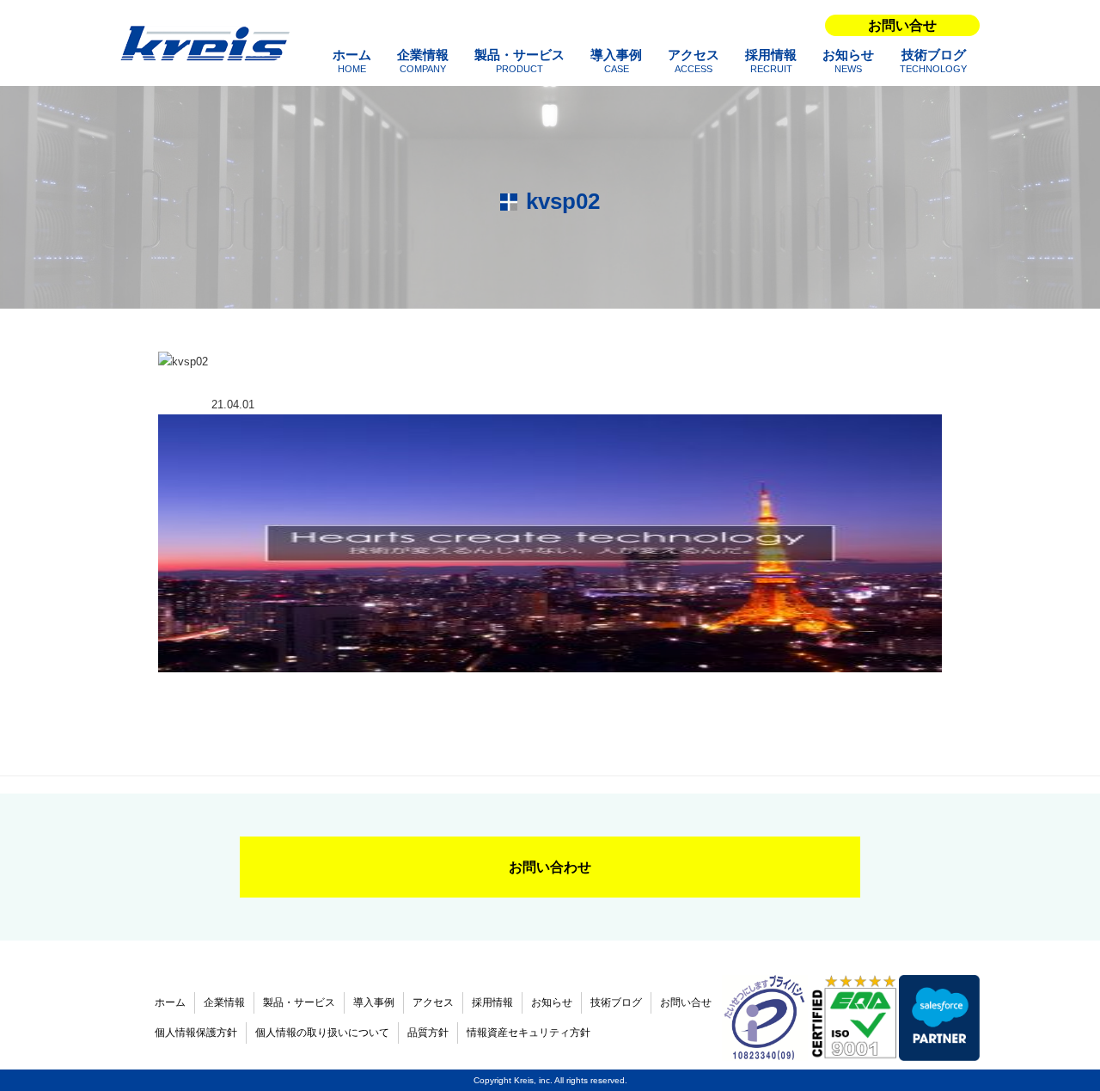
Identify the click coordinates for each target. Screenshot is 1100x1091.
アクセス (693, 61)
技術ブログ (933, 61)
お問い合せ (902, 25)
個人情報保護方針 (196, 1033)
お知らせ (848, 61)
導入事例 (616, 61)
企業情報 (423, 61)
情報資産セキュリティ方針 (528, 1033)
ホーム (352, 61)
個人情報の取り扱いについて (322, 1033)
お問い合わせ (550, 867)
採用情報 (771, 61)
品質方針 (428, 1033)
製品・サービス (519, 61)
